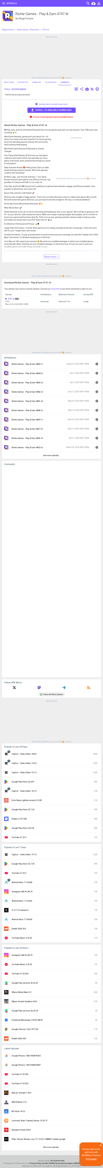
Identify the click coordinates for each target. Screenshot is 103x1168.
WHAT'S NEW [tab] (9, 82)
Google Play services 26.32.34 (25, 1011)
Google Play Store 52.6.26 (23, 828)
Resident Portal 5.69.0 (21, 1130)
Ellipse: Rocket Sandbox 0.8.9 (24, 1001)
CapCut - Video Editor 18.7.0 (24, 791)
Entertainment (19, 89)
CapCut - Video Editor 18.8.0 (24, 754)
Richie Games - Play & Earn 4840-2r (27, 410)
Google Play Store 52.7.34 (23, 809)
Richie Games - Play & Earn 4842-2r (27, 392)
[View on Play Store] (87, 89)
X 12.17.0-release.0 (20, 910)
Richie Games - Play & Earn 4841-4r (27, 401)
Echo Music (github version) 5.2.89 (27, 800)
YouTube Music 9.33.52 (22, 938)
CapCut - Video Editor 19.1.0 (24, 772)
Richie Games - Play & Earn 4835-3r (27, 447)
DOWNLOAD (36, 82)
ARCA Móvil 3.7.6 (19, 1102)
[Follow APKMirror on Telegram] (63, 688)
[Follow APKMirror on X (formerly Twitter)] (14, 688)
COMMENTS (64, 82)
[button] (76, 89)
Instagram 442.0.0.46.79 (22, 891)
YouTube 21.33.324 (20, 973)
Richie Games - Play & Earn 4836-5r (27, 438)
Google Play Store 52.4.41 (23, 782)
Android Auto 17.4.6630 (22, 919)
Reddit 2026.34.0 (19, 1038)
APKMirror (11, 3)
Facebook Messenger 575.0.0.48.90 (27, 1020)
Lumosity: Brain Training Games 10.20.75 (29, 1120)
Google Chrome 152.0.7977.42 (25, 1029)
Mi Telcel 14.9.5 (18, 1111)
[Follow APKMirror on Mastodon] (39, 688)
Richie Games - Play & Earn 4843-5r (27, 382)
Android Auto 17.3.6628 (22, 882)
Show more (50, 256)
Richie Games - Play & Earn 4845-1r (27, 364)
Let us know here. (57, 1161)
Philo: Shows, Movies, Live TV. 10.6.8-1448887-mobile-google (38, 1139)
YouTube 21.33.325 (20, 1083)
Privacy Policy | (36, 1163)
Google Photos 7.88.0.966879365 (26, 1056)
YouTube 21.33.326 (20, 1074)
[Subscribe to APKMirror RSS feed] (88, 688)
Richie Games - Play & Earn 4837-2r (27, 429)
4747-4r (11, 299)
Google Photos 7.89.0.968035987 (26, 1065)
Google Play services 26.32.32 (25, 983)
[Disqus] (51, 571)
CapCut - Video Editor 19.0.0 (24, 763)
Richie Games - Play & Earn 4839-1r (27, 419)
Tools (7, 89)
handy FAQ (55, 289)
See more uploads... (51, 455)
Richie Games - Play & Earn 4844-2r (27, 373)
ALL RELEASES (50, 82)
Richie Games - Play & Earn (28, 30)
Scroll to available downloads (54, 110)
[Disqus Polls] (51, 501)
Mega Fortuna (26, 18)
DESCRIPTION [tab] (23, 82)
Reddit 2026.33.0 (19, 928)
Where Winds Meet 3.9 (21, 992)
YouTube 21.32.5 (19, 837)
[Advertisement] (51, 57)
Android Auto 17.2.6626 (22, 901)
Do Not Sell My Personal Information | (58, 1163)
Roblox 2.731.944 (19, 819)
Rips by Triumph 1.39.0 (21, 1093)
